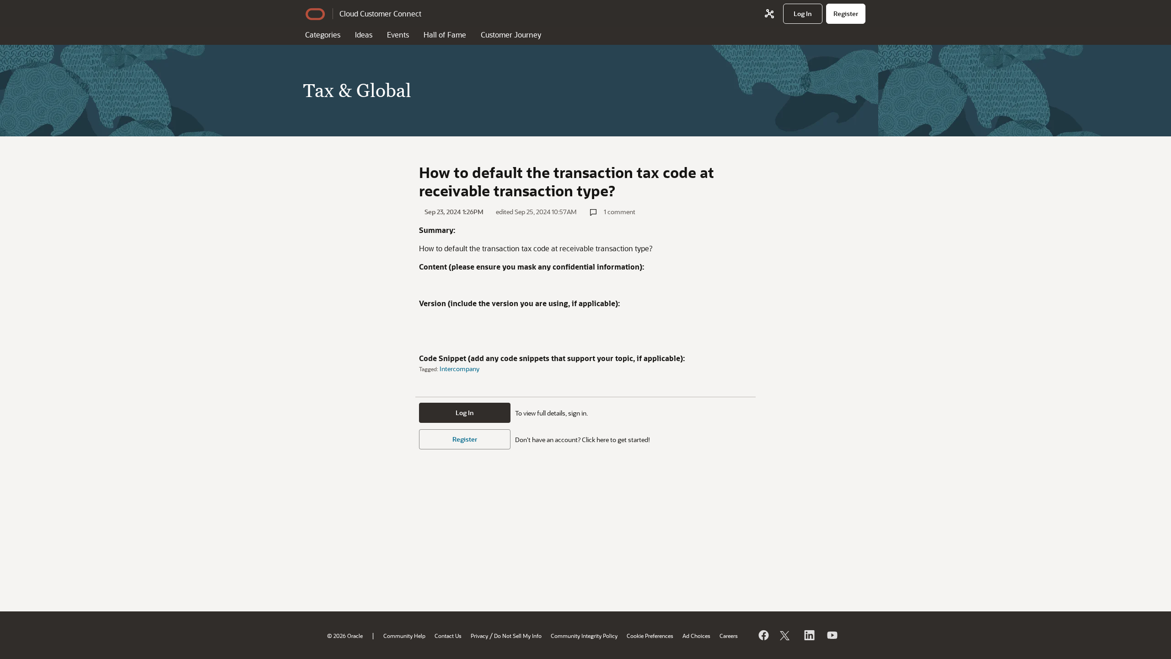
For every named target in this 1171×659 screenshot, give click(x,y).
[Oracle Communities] (769, 13)
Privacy (479, 635)
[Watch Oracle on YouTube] (832, 635)
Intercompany (459, 368)
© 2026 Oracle (345, 635)
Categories (322, 34)
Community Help (404, 635)
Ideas (363, 34)
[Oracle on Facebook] (763, 635)
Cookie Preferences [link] (650, 635)
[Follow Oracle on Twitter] (786, 635)
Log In (465, 412)
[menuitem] (802, 14)
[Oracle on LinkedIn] (809, 635)
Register (464, 439)
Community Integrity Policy (584, 635)
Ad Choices (696, 635)
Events (398, 34)
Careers (729, 635)
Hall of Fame (445, 34)
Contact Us (448, 635)
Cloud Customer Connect (380, 13)
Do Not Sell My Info (518, 635)
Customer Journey (511, 34)
